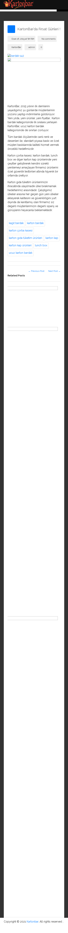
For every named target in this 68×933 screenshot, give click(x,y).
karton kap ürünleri (20, 245)
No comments (49, 39)
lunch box (41, 245)
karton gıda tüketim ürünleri (25, 237)
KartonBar (16, 47)
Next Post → (54, 271)
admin (32, 47)
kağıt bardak (16, 223)
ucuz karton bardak (20, 252)
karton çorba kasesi (20, 230)
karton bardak (35, 223)
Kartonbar (32, 921)
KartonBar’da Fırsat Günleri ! (38, 29)
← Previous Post (36, 271)
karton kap (52, 237)
